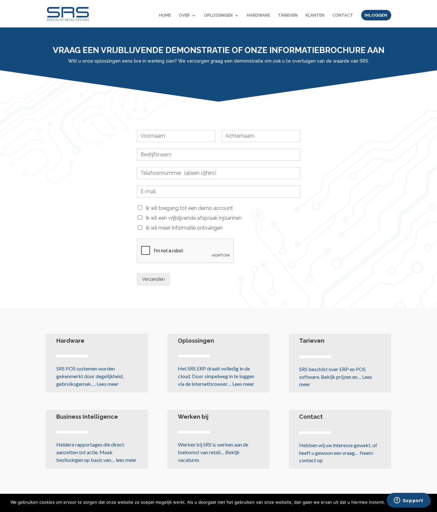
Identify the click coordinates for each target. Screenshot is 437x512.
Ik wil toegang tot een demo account (189, 208)
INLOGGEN (375, 15)
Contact (311, 416)
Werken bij (193, 416)
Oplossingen (196, 340)
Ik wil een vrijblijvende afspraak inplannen (194, 218)
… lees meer (96, 452)
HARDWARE (258, 15)
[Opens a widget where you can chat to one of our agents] (408, 501)
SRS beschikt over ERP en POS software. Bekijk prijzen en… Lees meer (335, 376)
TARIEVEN (288, 15)
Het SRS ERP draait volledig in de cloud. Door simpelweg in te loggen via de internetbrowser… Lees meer (216, 376)
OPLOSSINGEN (218, 15)
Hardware (70, 340)
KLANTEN (315, 15)
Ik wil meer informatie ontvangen (184, 228)
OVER (184, 15)
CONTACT (342, 15)
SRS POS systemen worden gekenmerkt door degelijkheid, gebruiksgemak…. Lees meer (89, 376)
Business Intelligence (87, 416)
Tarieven (311, 340)
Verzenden (153, 279)
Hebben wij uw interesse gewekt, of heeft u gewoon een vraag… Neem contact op (338, 452)
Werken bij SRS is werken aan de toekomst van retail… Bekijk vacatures (213, 452)
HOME (165, 15)
